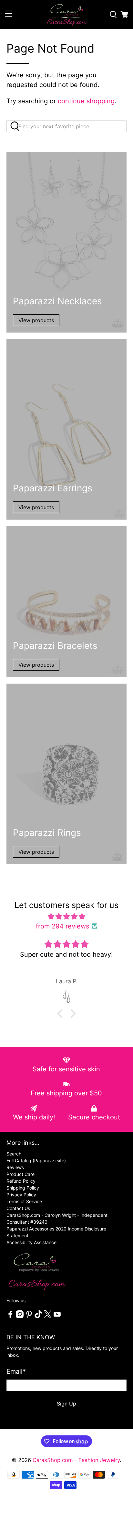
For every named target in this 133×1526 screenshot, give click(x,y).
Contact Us (18, 1208)
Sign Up (66, 1403)
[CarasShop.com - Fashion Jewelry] (66, 14)
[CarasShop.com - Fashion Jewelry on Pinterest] (29, 1316)
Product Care (20, 1174)
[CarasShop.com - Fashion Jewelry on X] (48, 1316)
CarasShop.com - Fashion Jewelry (76, 1460)
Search (13, 1153)
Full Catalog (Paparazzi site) (36, 1160)
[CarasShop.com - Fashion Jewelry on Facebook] (10, 1316)
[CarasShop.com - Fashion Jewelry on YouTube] (57, 1316)
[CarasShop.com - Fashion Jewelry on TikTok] (38, 1316)
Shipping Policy (22, 1188)
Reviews (15, 1167)
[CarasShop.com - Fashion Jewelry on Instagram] (20, 1316)
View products (36, 320)
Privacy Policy (21, 1194)
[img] (66, 916)
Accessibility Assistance (31, 1242)
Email (16, 1371)
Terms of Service (24, 1201)
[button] (61, 1013)
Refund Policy (21, 1181)
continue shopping (86, 101)
